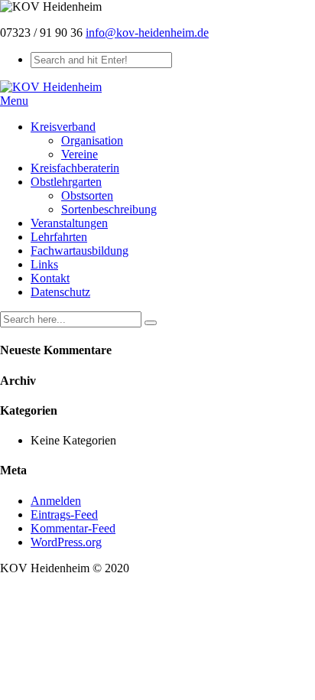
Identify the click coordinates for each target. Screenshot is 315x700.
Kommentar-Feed (73, 528)
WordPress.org (66, 542)
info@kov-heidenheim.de (147, 32)
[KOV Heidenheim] (51, 86)
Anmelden (56, 500)
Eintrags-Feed (64, 514)
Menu (14, 100)
